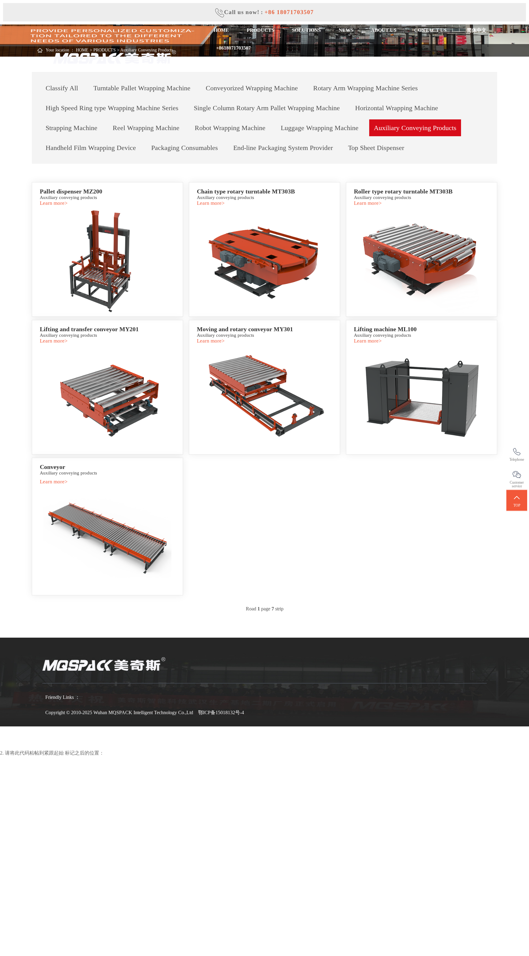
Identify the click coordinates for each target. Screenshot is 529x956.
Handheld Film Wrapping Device (91, 148)
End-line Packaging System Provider (283, 148)
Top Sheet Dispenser (376, 148)
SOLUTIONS (306, 30)
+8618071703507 (232, 48)
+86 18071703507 (289, 12)
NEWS (346, 30)
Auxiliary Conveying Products (415, 128)
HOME (221, 30)
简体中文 (475, 30)
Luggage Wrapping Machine (319, 128)
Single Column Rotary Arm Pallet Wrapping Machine (267, 108)
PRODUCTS (260, 30)
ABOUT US (383, 30)
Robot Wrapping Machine (230, 128)
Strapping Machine (71, 128)
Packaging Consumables (184, 148)
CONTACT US (430, 30)
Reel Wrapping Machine (146, 128)
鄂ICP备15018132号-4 (221, 712)
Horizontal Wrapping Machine (396, 108)
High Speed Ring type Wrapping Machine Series (112, 108)
